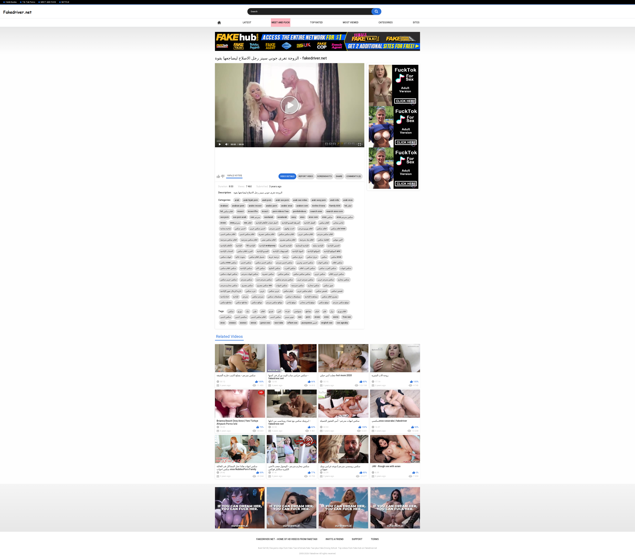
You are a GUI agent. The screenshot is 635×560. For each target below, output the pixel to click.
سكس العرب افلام (307, 268)
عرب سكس (251, 291)
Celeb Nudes (11, 2)
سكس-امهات (281, 285)
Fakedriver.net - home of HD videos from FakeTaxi (219, 22)
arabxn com (302, 206)
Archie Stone (318, 206)
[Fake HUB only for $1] (317, 41)
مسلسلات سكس (275, 297)
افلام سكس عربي (305, 234)
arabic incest (255, 206)
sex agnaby (342, 323)
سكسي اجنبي (241, 317)
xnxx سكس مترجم (345, 217)
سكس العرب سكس (327, 268)
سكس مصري (247, 285)
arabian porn (238, 206)
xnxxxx (232, 323)
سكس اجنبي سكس (263, 262)
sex (300, 317)
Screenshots (324, 176)
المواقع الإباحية (314, 251)
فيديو (271, 311)
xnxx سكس (327, 217)
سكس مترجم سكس (284, 280)
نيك (247, 311)
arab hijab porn (250, 200)
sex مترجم (255, 217)
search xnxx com (334, 211)
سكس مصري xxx (264, 285)
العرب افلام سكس (245, 251)
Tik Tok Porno (28, 2)
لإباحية (235, 297)
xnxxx (223, 223)
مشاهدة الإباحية (311, 297)
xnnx (326, 317)
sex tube (279, 323)
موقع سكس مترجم (341, 302)
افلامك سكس (323, 240)
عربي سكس (274, 291)
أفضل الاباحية (309, 223)
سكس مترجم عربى (305, 280)
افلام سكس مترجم (325, 234)
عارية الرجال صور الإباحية (230, 291)
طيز (255, 311)
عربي (262, 291)
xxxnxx (243, 323)
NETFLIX (65, 2)
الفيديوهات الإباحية (280, 251)
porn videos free (281, 211)
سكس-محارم (313, 285)
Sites (416, 22)
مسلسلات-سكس (293, 297)
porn (308, 317)
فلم (324, 311)
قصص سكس (321, 291)
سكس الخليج (274, 268)
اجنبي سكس (240, 228)
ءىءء (287, 311)
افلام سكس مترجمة (228, 240)
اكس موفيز (337, 240)
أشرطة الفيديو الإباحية (291, 223)
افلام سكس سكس (286, 234)
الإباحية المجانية (302, 245)
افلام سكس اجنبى (227, 234)
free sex (347, 317)
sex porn (224, 217)
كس (279, 311)
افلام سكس (321, 228)
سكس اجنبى (275, 317)
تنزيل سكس (297, 257)
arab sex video (300, 200)
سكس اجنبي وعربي (305, 262)
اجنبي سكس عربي (257, 228)
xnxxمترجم (235, 223)
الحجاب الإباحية (226, 251)
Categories (386, 22)
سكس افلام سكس (228, 268)
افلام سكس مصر (269, 240)
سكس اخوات (323, 262)
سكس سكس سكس (301, 274)
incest (240, 211)
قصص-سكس (336, 291)
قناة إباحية (224, 297)
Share (339, 176)
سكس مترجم (246, 280)
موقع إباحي (291, 302)
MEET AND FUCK (48, 2)
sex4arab (268, 217)
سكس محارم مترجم (228, 285)
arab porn (267, 200)
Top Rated (316, 22)
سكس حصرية (268, 274)
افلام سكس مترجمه (249, 240)
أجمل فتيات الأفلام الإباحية (266, 223)
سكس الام (260, 268)
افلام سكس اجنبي (247, 234)
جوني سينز (289, 317)
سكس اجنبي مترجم (284, 262)
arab (237, 200)
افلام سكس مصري (288, 240)
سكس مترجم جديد (264, 280)
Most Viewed (350, 22)
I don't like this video (222, 176)
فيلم (317, 311)
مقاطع (308, 311)
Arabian (224, 206)
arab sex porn (282, 200)
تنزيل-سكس (312, 257)
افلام (263, 311)
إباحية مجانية (225, 228)
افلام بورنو (342, 311)
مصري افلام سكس (329, 297)
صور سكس (328, 285)
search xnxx (316, 211)
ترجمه (285, 257)
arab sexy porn (319, 200)
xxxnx (336, 317)
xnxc (222, 323)
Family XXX (334, 206)
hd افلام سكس (226, 211)
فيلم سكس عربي (304, 291)
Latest (247, 22)
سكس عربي (320, 274)
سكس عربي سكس (228, 280)
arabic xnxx (286, 206)
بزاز (332, 311)
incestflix (253, 211)
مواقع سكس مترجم (274, 302)
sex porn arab (239, 217)
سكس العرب (289, 268)
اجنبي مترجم (274, 228)
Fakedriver (314, 553)
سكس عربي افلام (336, 274)
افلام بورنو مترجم (305, 228)
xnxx (302, 217)
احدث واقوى (289, 228)
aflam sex (292, 323)
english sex (326, 323)
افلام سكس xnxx (338, 228)
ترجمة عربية (274, 257)
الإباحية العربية (286, 245)
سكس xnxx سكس (228, 262)
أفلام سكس (324, 223)
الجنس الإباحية (333, 245)
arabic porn (271, 206)
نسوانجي (297, 311)
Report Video (306, 176)
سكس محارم (343, 280)
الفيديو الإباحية (263, 251)
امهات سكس (225, 257)
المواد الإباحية (297, 251)
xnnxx (253, 323)
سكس (324, 257)
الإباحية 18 (250, 245)
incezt (265, 211)
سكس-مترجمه (297, 285)
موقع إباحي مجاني (307, 302)
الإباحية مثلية (318, 245)
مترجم (245, 297)
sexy (293, 217)
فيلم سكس (288, 291)
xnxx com (313, 217)
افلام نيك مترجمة (307, 240)
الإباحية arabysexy (267, 245)
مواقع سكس (257, 302)
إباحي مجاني (338, 223)
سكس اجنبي (246, 262)
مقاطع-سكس (241, 302)
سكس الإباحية (246, 268)
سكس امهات (345, 268)
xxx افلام (248, 223)
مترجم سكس (257, 297)
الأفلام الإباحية (226, 245)
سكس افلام (337, 262)
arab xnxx (348, 200)
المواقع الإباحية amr (332, 251)
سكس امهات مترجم (249, 274)
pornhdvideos (299, 211)
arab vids (334, 200)
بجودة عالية (240, 257)
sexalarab (282, 217)
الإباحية (239, 245)
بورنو (240, 311)
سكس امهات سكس (228, 274)
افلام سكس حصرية (266, 234)
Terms (375, 539)
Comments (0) (353, 176)
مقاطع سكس (226, 302)
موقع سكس (324, 302)
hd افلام (348, 206)
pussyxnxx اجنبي (309, 323)
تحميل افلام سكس (257, 257)
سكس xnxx (336, 257)
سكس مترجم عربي (326, 280)
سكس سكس (283, 274)
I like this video (218, 176)
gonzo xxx (265, 323)
